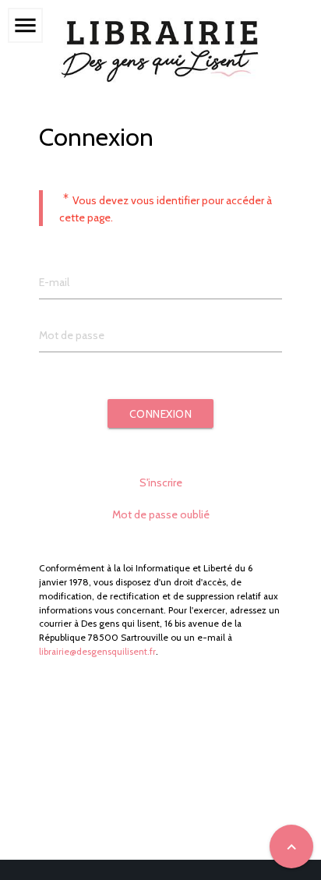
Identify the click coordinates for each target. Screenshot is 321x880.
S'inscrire (160, 482)
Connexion (160, 414)
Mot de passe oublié (161, 514)
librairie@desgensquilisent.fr (97, 651)
